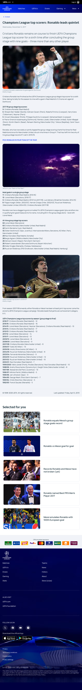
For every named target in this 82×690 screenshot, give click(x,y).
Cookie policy (7, 656)
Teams (44, 563)
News (44, 567)
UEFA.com (6, 601)
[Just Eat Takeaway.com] (65, 543)
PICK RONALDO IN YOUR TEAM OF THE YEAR (20, 140)
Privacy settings (8, 660)
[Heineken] (8, 543)
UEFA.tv (6, 567)
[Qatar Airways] (73, 543)
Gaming (6, 576)
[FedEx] (32, 543)
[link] (21, 8)
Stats (5, 581)
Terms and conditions (10, 652)
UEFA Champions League (7, 8)
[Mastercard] (41, 543)
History (44, 572)
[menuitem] (22, 8)
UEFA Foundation (9, 606)
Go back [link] (7, 17)
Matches (6, 563)
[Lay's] (24, 543)
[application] (41, 165)
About (44, 576)
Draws (5, 572)
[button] (61, 8)
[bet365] (57, 543)
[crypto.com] (49, 543)
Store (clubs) (47, 581)
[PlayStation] (16, 543)
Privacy (5, 649)
